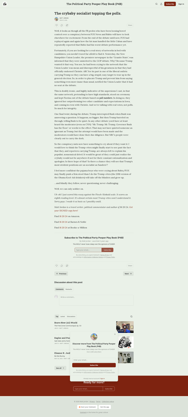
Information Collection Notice (93, 372)
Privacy (92, 401)
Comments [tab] (59, 289)
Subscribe (170, 4)
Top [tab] (57, 316)
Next (127, 274)
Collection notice (108, 401)
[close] (115, 334)
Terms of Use (104, 370)
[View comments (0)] (62, 25)
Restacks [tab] (69, 289)
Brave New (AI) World (65, 322)
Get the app (104, 407)
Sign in (181, 4)
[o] (125, 327)
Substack (83, 412)
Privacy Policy (110, 372)
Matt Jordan (64, 18)
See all (58, 368)
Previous (62, 274)
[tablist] (63, 289)
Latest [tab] (62, 316)
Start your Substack (88, 407)
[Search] (156, 4)
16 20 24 (63, 216)
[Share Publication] (161, 4)
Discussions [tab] (71, 316)
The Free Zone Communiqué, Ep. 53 (67, 326)
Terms (98, 401)
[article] (94, 327)
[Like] (56, 25)
